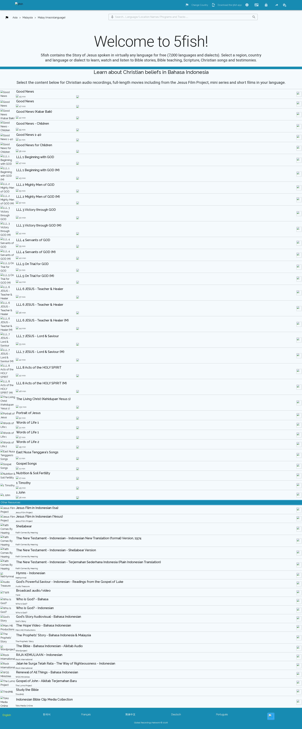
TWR (18, 595)
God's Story (21, 621)
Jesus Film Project (24, 512)
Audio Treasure (23, 586)
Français (86, 714)
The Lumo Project (24, 685)
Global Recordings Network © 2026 (151, 722)
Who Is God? (21, 604)
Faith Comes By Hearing (27, 532)
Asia (15, 17)
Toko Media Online (24, 705)
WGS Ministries (23, 677)
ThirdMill (20, 694)
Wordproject (21, 650)
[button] (112, 17)
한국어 (46, 714)
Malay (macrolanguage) (51, 17)
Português (222, 714)
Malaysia (27, 17)
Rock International (24, 659)
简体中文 (130, 714)
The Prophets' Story (25, 641)
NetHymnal (21, 578)
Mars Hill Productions (25, 630)
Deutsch (176, 714)
